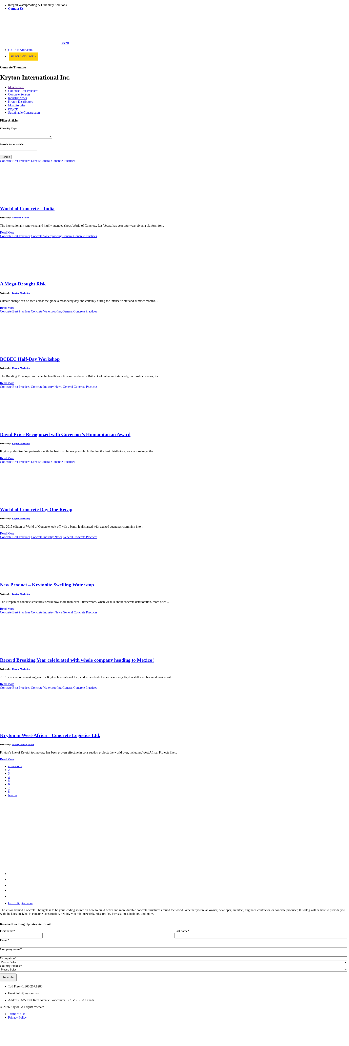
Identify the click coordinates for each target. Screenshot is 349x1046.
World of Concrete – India (27, 208)
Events (35, 160)
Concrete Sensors (19, 94)
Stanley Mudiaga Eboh (23, 744)
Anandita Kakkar (20, 217)
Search (6, 156)
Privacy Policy (17, 1017)
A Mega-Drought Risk (23, 283)
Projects (13, 109)
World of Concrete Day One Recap (36, 509)
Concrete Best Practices (23, 90)
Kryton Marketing (21, 293)
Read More (7, 232)
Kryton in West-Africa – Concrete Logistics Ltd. (50, 735)
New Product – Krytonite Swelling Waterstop (47, 584)
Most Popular (16, 105)
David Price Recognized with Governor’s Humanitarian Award (65, 434)
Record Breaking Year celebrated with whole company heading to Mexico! (77, 660)
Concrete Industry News (46, 386)
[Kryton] (30, 43)
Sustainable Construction (24, 112)
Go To (20, 49)
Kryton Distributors (20, 101)
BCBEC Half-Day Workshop (30, 359)
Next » (12, 795)
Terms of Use (16, 1014)
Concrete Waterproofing (46, 236)
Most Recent (16, 87)
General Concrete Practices (57, 160)
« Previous (15, 766)
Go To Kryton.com (20, 903)
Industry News (17, 98)
